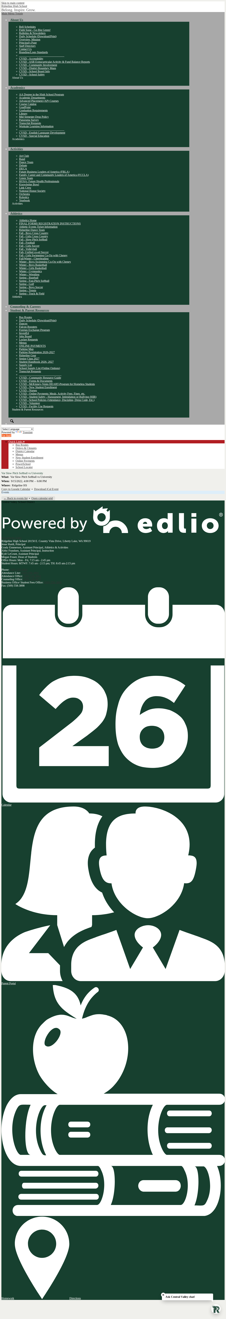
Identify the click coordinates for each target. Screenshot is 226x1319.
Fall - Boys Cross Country (33, 233)
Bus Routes (25, 317)
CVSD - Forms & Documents (35, 380)
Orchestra (24, 194)
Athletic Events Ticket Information (38, 226)
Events (5, 492)
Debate (23, 165)
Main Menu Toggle (12, 13)
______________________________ (40, 374)
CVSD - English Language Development (42, 132)
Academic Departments (32, 97)
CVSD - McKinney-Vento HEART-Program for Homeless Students (57, 384)
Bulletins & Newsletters (32, 33)
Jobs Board (25, 336)
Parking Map (26, 349)
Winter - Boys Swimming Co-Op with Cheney (45, 261)
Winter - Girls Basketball (33, 268)
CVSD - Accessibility (31, 58)
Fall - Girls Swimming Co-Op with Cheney (43, 255)
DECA (23, 168)
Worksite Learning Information (36, 126)
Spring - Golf (26, 284)
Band (22, 159)
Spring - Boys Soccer (31, 287)
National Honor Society (32, 190)
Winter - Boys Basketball (33, 264)
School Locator (24, 467)
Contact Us (25, 49)
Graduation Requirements (33, 110)
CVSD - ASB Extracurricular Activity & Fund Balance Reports (54, 61)
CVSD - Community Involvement (38, 64)
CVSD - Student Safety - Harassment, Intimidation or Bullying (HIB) (57, 396)
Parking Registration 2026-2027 (37, 352)
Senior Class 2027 (29, 358)
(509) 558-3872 (32, 579)
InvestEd (24, 333)
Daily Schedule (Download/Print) (37, 36)
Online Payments (25, 460)
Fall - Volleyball (28, 249)
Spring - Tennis (27, 290)
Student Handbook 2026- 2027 (36, 361)
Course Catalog (27, 104)
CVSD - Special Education (34, 135)
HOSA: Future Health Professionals (39, 181)
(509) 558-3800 (18, 569)
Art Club (24, 155)
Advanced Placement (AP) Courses (39, 100)
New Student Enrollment (29, 457)
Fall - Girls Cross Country (33, 236)
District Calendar (25, 451)
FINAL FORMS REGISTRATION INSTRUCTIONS (50, 223)
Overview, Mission (29, 39)
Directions (75, 1298)
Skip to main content (12, 2)
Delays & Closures (26, 448)
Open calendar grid (42, 498)
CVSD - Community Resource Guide (40, 377)
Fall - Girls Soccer (29, 245)
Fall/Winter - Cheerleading (34, 258)
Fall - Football (27, 242)
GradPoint (25, 107)
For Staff (6, 435)
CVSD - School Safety (32, 74)
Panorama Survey (29, 119)
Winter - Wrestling (29, 274)
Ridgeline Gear (27, 355)
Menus (23, 342)
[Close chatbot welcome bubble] (163, 1295)
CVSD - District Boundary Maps (37, 68)
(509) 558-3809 (52, 582)
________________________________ (41, 55)
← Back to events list (16, 498)
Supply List (25, 364)
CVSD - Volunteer (29, 403)
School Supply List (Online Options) (39, 368)
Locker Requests (28, 339)
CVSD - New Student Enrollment (38, 387)
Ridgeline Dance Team (32, 229)
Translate (28, 432)
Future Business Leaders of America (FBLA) (44, 171)
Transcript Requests (30, 123)
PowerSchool (23, 463)
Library (23, 113)
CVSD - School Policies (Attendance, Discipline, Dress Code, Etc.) (56, 399)
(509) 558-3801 (30, 572)
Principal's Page (28, 42)
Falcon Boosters (28, 326)
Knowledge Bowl (29, 184)
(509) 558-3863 (32, 576)
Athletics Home (28, 220)
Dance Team (26, 162)
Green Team (26, 178)
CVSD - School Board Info (34, 71)
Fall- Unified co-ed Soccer (34, 252)
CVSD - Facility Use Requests (36, 406)
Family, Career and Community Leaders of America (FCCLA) (54, 174)
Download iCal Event (46, 489)
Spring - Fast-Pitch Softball (34, 280)
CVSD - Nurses (28, 390)
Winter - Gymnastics (30, 271)
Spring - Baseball (28, 277)
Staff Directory (27, 45)
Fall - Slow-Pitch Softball (33, 239)
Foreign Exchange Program (34, 329)
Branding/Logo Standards (33, 52)
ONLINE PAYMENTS (32, 345)
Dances (23, 323)
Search (12, 421)
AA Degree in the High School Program (41, 94)
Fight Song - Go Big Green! (34, 29)
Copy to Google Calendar (15, 489)
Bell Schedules (27, 26)
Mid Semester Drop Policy (34, 116)
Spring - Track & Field (31, 293)
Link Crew (25, 187)
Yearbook (24, 200)
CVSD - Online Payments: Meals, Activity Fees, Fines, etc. (52, 393)
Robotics (24, 197)
